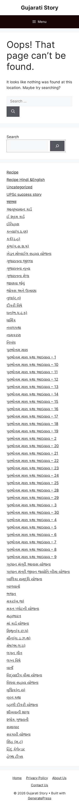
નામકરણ (14, 335)
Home (17, 778)
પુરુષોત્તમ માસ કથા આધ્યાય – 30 (33, 512)
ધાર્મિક (11, 320)
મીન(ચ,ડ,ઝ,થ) (19, 638)
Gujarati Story (39, 7)
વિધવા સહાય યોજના (22, 682)
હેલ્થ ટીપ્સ (15, 756)
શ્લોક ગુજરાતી (18, 719)
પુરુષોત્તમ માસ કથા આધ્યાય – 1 (31, 357)
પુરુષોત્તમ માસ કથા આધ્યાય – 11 (32, 372)
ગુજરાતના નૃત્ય (18, 268)
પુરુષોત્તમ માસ (17, 350)
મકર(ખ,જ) (15, 601)
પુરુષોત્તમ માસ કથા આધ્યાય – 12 (32, 379)
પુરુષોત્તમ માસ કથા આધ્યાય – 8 (31, 549)
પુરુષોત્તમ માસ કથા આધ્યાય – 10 (32, 364)
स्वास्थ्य (11, 202)
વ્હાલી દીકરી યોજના (22, 705)
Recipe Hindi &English (26, 179)
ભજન (11, 594)
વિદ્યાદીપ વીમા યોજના (24, 675)
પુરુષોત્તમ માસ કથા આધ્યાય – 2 (31, 438)
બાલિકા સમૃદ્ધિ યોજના (24, 579)
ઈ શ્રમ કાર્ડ (16, 216)
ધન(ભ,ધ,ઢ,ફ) (17, 313)
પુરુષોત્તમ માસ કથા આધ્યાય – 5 (31, 527)
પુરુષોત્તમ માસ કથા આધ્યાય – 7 (31, 542)
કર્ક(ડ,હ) (13, 239)
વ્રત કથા (14, 697)
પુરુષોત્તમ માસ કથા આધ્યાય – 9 (32, 557)
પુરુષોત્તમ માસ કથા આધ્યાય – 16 (32, 409)
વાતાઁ (10, 668)
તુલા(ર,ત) (14, 298)
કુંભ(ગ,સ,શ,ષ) (18, 246)
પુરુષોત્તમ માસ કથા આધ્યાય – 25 (33, 483)
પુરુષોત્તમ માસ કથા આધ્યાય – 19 (32, 431)
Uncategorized (19, 187)
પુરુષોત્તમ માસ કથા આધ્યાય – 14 (32, 394)
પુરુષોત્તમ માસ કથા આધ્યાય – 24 (33, 475)
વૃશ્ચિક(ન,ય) (16, 690)
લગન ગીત (14, 653)
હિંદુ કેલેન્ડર (16, 749)
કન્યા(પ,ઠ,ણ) (17, 231)
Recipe (12, 172)
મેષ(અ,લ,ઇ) (16, 645)
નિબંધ (11, 342)
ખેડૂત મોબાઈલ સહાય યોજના (29, 253)
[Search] (13, 111)
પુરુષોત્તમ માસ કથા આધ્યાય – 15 (32, 401)
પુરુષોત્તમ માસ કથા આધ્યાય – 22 (33, 461)
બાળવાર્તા (13, 586)
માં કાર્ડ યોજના (18, 623)
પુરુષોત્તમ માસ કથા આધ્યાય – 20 (33, 446)
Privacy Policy (37, 778)
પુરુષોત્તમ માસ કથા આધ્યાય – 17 (32, 416)
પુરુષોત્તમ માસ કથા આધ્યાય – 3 (32, 505)
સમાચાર (13, 727)
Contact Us (39, 785)
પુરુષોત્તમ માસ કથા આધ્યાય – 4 (32, 520)
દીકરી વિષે (14, 305)
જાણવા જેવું (16, 283)
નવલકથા (14, 327)
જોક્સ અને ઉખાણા (21, 290)
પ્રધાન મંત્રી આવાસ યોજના (29, 564)
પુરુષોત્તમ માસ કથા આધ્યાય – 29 (33, 497)
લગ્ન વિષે (14, 660)
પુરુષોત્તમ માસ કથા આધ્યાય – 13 (32, 387)
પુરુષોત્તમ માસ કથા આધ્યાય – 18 (32, 424)
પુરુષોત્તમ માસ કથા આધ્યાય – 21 (32, 453)
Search (13, 137)
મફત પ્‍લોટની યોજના (23, 608)
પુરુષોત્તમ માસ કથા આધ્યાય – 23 (33, 468)
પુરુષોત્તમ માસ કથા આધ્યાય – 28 (33, 490)
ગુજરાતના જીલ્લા (20, 261)
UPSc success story (24, 194)
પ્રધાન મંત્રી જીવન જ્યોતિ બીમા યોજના (38, 571)
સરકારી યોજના (19, 734)
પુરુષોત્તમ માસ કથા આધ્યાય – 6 (32, 534)
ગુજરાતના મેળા (18, 276)
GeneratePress (39, 798)
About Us (59, 778)
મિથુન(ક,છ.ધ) (17, 631)
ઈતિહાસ (13, 224)
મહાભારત (14, 616)
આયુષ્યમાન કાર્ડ (19, 209)
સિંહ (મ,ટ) (15, 742)
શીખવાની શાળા (18, 712)
